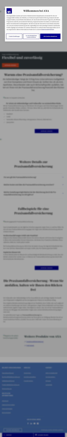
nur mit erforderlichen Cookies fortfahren (31, 36)
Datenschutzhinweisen (47, 29)
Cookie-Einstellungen (14, 36)
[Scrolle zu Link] (9, 11)
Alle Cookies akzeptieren (50, 36)
